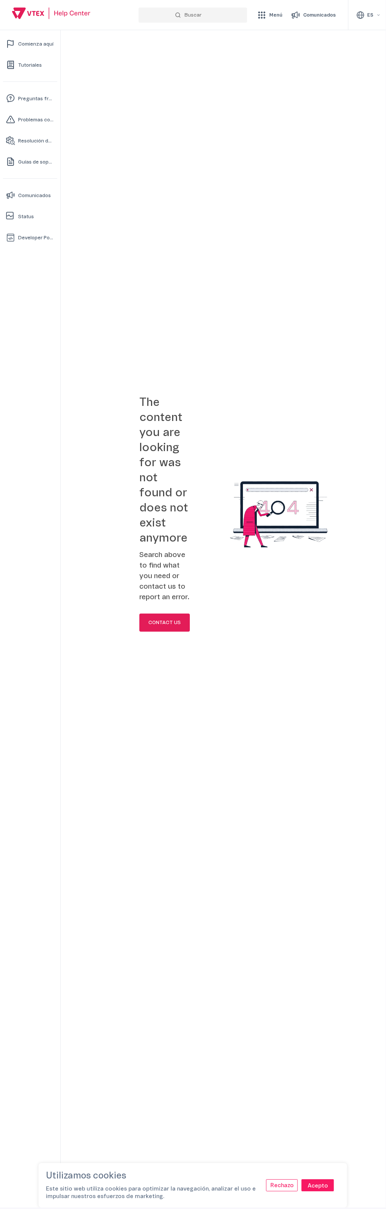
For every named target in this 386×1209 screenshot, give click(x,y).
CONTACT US (164, 622)
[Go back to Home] (51, 14)
